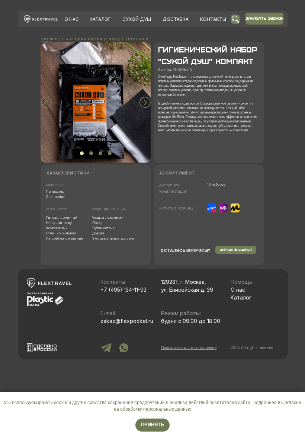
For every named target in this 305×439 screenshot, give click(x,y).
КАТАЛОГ (100, 19)
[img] (41, 19)
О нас (238, 289)
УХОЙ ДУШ (136, 19)
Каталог (241, 297)
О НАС (71, 19)
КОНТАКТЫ (213, 19)
